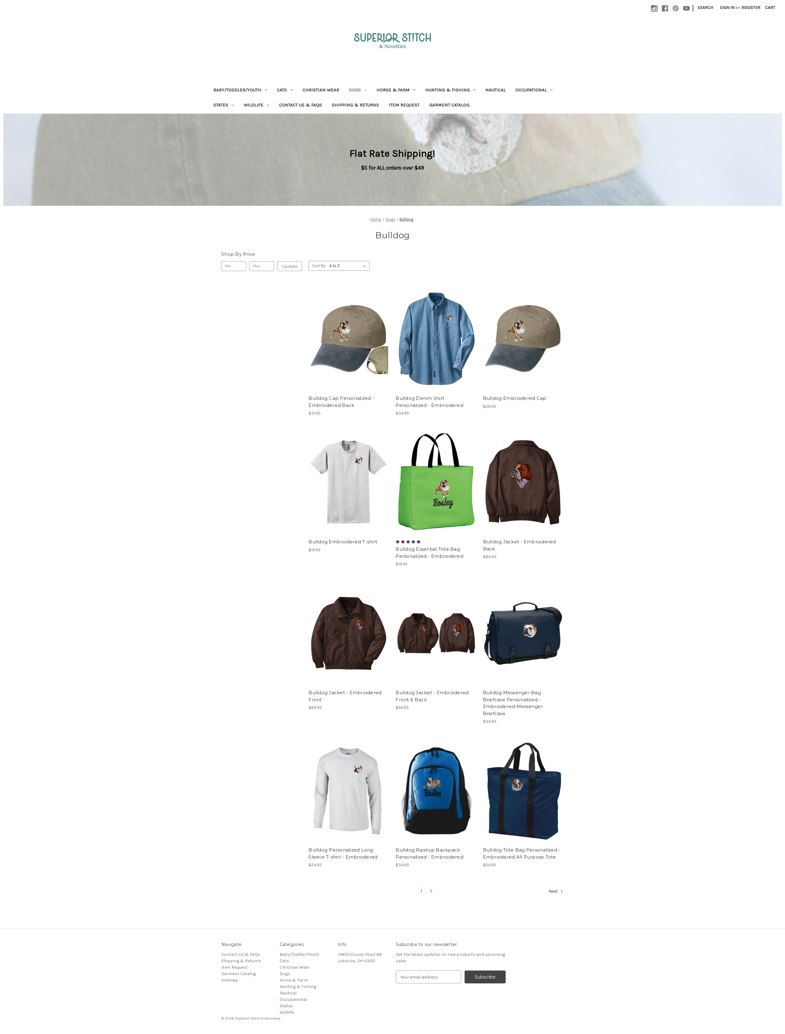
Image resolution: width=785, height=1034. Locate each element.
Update (289, 266)
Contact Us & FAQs (300, 105)
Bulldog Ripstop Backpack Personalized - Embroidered (429, 853)
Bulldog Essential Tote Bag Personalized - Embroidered (429, 552)
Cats (282, 90)
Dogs (355, 90)
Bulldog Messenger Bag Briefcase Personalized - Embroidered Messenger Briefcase (513, 703)
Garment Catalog (449, 105)
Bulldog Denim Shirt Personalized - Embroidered (429, 401)
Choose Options (349, 344)
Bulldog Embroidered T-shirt (342, 542)
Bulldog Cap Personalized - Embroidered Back (341, 401)
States (220, 105)
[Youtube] (686, 8)
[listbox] (348, 265)
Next (554, 891)
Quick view (344, 333)
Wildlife (253, 105)
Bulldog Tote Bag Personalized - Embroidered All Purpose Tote (522, 853)
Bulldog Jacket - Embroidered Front (344, 696)
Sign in (727, 7)
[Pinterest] (675, 8)
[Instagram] (654, 8)
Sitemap (229, 980)
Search (705, 7)
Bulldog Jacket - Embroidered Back (519, 545)
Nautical (495, 90)
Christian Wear (321, 90)
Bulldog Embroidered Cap (514, 398)
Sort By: (319, 265)
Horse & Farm (393, 90)
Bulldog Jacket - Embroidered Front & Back (432, 696)
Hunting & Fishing (447, 90)
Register (750, 7)
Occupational (531, 90)
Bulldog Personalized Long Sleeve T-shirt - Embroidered (342, 853)
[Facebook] (665, 8)
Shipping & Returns (355, 105)
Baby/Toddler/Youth (237, 90)
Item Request (404, 105)
